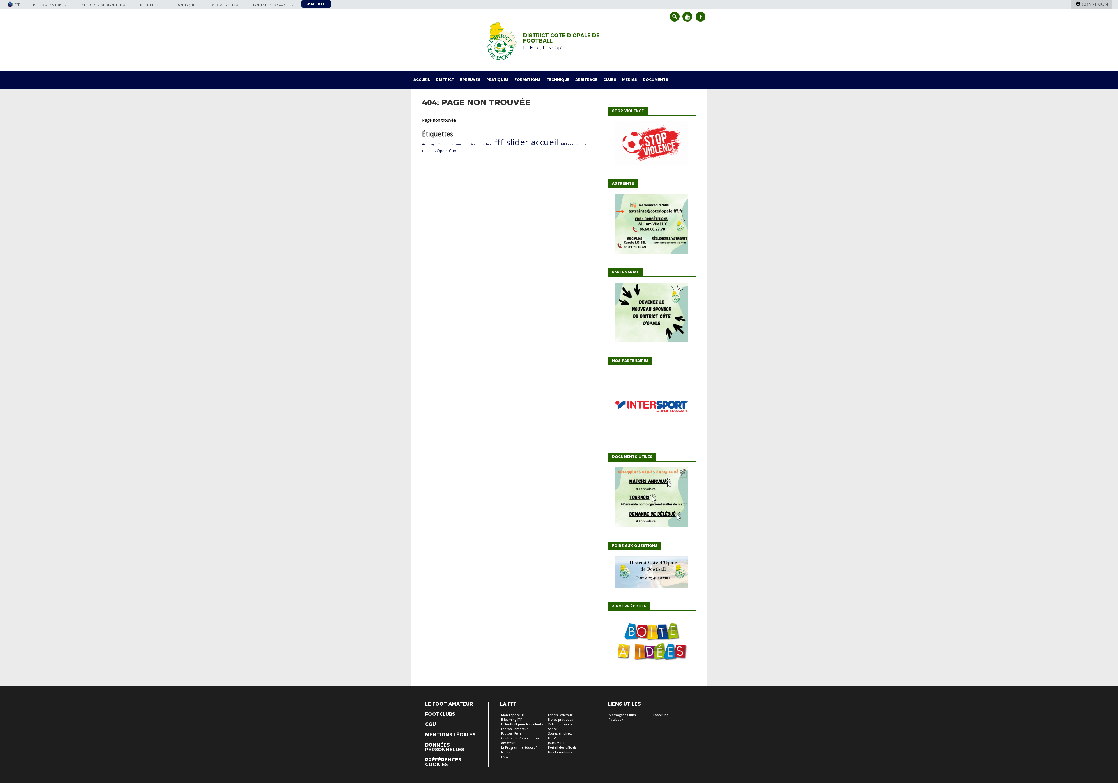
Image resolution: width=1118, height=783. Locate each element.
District (445, 79)
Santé (552, 729)
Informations (576, 144)
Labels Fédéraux (560, 715)
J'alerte (316, 4)
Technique (557, 79)
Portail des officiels (273, 5)
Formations (527, 79)
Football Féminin (514, 734)
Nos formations (560, 752)
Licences (429, 151)
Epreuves (470, 79)
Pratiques (497, 79)
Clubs (609, 79)
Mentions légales (450, 735)
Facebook (616, 720)
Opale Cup (446, 150)
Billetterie (151, 5)
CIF (440, 144)
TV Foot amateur (560, 724)
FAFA (504, 757)
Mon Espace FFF (513, 715)
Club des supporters (103, 5)
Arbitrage (586, 79)
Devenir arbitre (481, 144)
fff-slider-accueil (526, 142)
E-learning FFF (511, 720)
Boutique (186, 5)
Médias (629, 79)
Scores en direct (560, 734)
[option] (652, 407)
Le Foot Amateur (449, 704)
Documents (655, 79)
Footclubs (440, 714)
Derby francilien (455, 144)
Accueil (421, 79)
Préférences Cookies (443, 762)
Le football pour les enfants (522, 724)
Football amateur (514, 729)
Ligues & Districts (49, 5)
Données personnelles (444, 747)
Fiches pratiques (560, 720)
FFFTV (552, 738)
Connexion (1095, 4)
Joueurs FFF (556, 743)
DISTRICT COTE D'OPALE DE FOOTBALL (561, 38)
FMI (562, 144)
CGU (430, 724)
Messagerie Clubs (622, 715)
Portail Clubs (224, 5)
